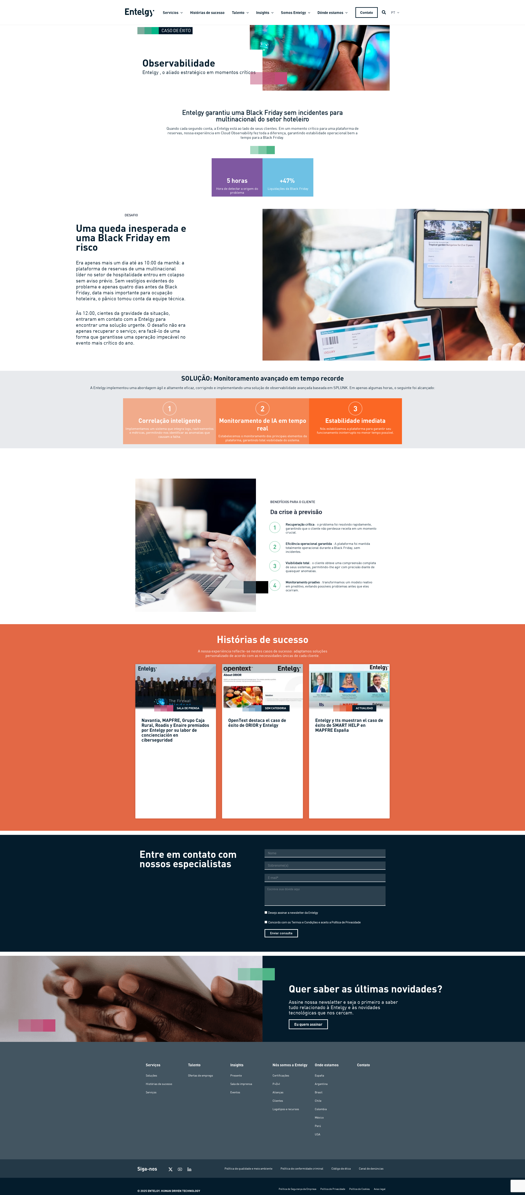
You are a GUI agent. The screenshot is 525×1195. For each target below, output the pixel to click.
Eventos (235, 1092)
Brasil (318, 1092)
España (319, 1075)
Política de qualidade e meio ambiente (248, 1168)
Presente (236, 1075)
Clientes (278, 1101)
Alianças (278, 1092)
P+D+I (276, 1084)
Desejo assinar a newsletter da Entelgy (293, 912)
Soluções (151, 1075)
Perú (318, 1126)
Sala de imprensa (241, 1084)
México (319, 1117)
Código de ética (341, 1168)
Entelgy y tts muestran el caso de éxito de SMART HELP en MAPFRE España (349, 725)
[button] (180, 12)
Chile (318, 1101)
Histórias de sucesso (159, 1084)
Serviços (151, 1092)
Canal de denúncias (371, 1168)
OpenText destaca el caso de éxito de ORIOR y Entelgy (257, 722)
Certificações (281, 1075)
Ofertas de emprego (200, 1075)
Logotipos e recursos (286, 1109)
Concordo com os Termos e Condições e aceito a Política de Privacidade (314, 922)
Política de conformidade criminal (302, 1168)
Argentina (321, 1084)
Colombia (321, 1109)
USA (317, 1134)
